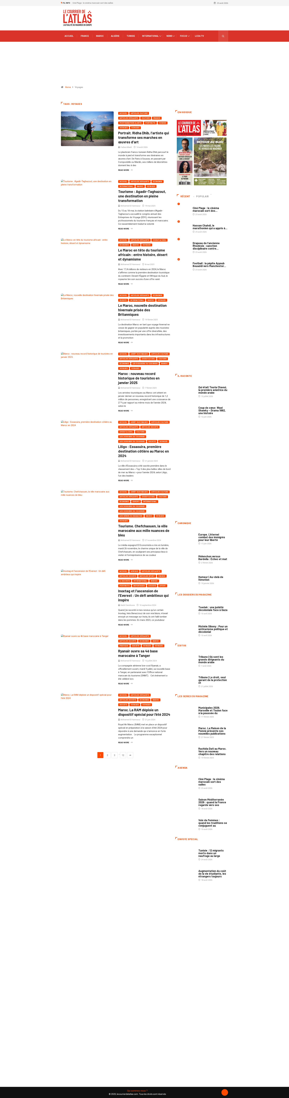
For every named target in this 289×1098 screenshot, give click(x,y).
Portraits (150, 123)
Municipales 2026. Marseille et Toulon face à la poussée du (213, 710)
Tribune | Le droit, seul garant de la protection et (212, 680)
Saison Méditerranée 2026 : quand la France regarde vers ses (212, 802)
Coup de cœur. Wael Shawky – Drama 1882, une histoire (212, 410)
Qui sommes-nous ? (137, 1090)
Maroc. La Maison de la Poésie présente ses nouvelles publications (212, 730)
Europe (123, 300)
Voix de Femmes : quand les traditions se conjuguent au (212, 822)
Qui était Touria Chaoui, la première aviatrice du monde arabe (212, 390)
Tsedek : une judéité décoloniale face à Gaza (212, 609)
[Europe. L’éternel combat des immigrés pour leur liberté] (185, 537)
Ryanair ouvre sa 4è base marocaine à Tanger (138, 653)
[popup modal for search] (223, 36)
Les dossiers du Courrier (132, 441)
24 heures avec (205, 746)
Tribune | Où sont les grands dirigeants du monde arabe (211, 659)
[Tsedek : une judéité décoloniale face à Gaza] (185, 609)
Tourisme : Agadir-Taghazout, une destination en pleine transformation (142, 196)
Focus (183, 36)
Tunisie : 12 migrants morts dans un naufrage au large (211, 853)
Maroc (100, 36)
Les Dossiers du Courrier (145, 364)
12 (123, 755)
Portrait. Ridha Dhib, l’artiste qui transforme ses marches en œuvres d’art (143, 137)
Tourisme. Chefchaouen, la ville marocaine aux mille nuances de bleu (143, 530)
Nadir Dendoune (128, 605)
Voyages (124, 128)
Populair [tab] (202, 196)
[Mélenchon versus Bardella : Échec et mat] (185, 558)
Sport (163, 586)
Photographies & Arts (131, 123)
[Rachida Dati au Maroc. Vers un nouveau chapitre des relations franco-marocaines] (185, 752)
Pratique (124, 646)
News (169, 36)
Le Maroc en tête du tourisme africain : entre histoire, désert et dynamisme (143, 254)
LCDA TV (199, 36)
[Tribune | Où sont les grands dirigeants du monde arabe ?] (185, 660)
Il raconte (125, 581)
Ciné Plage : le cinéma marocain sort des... (206, 209)
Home (68, 87)
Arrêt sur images (139, 354)
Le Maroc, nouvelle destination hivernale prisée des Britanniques (142, 310)
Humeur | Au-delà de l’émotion (210, 578)
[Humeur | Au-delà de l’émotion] (185, 578)
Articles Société (150, 427)
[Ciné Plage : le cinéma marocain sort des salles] (185, 782)
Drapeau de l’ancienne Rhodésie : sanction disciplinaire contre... (206, 245)
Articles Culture (139, 113)
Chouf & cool (159, 240)
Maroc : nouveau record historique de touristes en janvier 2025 (139, 378)
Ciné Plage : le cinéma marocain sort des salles (93, 3)
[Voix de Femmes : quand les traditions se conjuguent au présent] (185, 823)
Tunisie (131, 36)
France (85, 36)
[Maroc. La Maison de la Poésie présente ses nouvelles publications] (185, 731)
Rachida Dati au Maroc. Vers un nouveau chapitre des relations (212, 751)
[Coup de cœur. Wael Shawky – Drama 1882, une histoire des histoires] (185, 411)
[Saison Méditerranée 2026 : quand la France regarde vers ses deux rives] (185, 803)
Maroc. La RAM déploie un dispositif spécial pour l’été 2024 (144, 712)
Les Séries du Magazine (131, 516)
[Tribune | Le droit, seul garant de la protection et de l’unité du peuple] (185, 680)
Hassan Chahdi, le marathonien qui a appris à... (210, 227)
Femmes (202, 623)
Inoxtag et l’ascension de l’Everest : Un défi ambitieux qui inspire (143, 595)
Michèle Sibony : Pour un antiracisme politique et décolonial (213, 629)
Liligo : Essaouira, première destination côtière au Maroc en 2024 (143, 451)
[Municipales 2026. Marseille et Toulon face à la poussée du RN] (185, 710)
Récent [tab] (185, 196)
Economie (157, 182)
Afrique (134, 571)
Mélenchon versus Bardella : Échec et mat (212, 558)
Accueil (69, 36)
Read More (123, 170)
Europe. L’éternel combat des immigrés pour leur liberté (211, 537)
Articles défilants (129, 118)
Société (152, 441)
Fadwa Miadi (126, 147)
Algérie (115, 36)
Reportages (139, 586)
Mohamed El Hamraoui (130, 206)
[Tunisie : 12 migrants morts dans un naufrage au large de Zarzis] (185, 853)
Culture (146, 118)
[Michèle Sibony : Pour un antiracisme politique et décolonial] (185, 629)
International (150, 36)
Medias (154, 581)
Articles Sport (147, 576)
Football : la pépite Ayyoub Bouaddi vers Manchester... (209, 265)
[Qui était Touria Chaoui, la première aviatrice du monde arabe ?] (185, 390)
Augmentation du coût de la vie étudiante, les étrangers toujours (212, 873)
